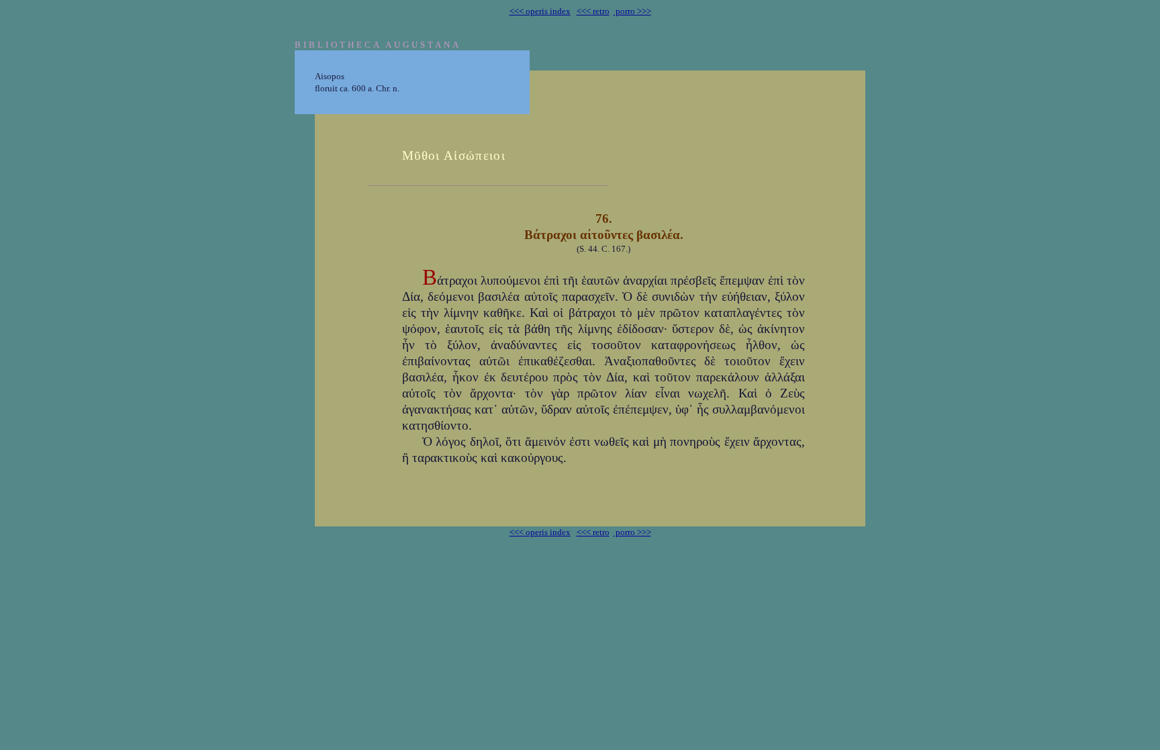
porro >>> (632, 11)
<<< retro (593, 11)
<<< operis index (540, 11)
